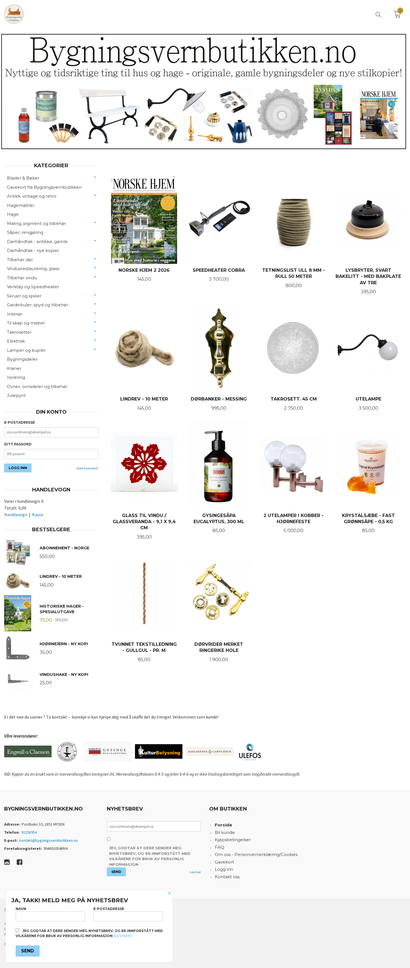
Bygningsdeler (22, 359)
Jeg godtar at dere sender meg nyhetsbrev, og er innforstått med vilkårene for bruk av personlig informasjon (149, 856)
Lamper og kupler (26, 350)
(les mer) (123, 936)
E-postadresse (19, 422)
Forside (223, 825)
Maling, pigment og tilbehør (36, 223)
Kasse (37, 514)
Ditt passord (18, 444)
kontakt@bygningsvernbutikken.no (48, 840)
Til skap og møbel (26, 323)
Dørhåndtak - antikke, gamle (37, 241)
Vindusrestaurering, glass (33, 268)
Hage (13, 214)
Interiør (15, 314)
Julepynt (16, 395)
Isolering (16, 377)
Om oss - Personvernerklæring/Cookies (256, 854)
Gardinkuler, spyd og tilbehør (37, 304)
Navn (21, 909)
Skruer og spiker (24, 296)
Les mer (195, 872)
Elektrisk (16, 341)
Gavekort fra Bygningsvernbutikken (44, 187)
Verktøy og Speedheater (33, 286)
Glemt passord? (87, 468)
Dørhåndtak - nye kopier (33, 250)
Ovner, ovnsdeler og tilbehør (37, 386)
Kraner (14, 368)
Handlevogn (15, 514)
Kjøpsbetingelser (233, 839)
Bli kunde (225, 832)
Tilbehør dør (20, 259)
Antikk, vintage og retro (31, 196)
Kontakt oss (227, 876)
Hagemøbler (21, 205)
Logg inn (224, 869)
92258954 (29, 832)
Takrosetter (19, 332)
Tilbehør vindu (22, 277)
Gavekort (224, 862)
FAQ (219, 847)
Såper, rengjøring (25, 232)
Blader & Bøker (23, 178)
